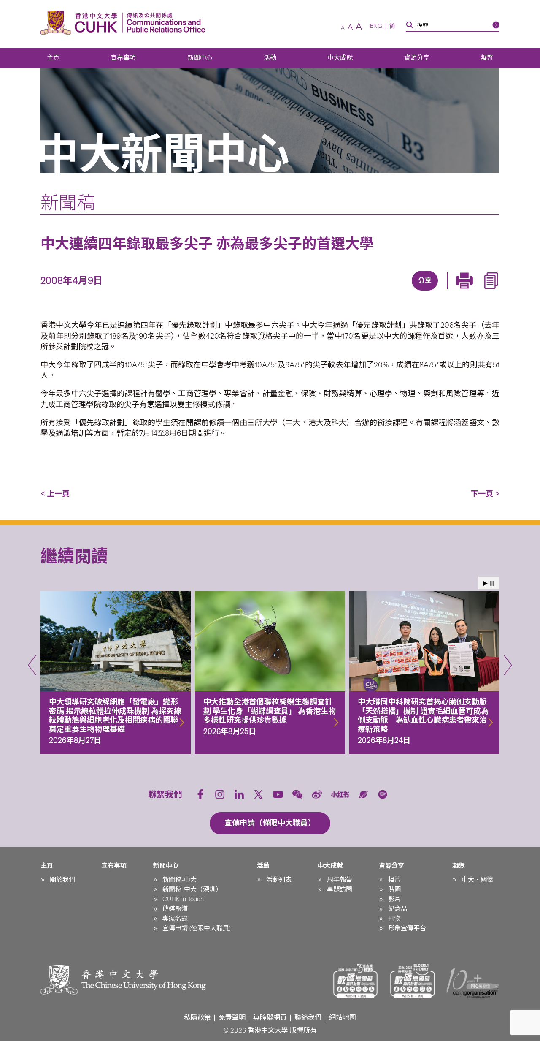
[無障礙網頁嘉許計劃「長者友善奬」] (413, 981)
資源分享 (416, 58)
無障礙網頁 (270, 1018)
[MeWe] (472, 291)
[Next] (508, 665)
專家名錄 (175, 918)
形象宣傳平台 (407, 928)
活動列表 (279, 879)
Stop (492, 583)
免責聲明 (232, 1018)
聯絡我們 (307, 1018)
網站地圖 (342, 1018)
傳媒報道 (175, 909)
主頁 (53, 58)
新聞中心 (200, 58)
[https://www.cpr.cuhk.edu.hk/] (163, 23)
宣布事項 (123, 58)
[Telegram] (414, 291)
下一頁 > (485, 493)
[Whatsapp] (453, 291)
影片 (394, 899)
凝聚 (487, 58)
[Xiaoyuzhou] (363, 794)
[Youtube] (278, 794)
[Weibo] (317, 794)
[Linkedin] (375, 291)
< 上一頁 (55, 493)
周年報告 (339, 879)
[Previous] (32, 665)
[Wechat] (297, 794)
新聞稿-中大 (179, 879)
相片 (394, 879)
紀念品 (397, 909)
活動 (270, 58)
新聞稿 (67, 203)
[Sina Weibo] (433, 291)
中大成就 (340, 58)
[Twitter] (394, 291)
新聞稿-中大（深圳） (192, 889)
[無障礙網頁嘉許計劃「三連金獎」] (356, 981)
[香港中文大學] (81, 23)
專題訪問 (339, 889)
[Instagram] (220, 794)
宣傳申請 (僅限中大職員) (196, 928)
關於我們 (62, 879)
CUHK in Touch (183, 899)
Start (485, 583)
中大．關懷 (477, 879)
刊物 (394, 918)
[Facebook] (355, 291)
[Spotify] (383, 794)
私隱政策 (197, 1018)
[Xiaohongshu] (340, 795)
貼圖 (394, 889)
